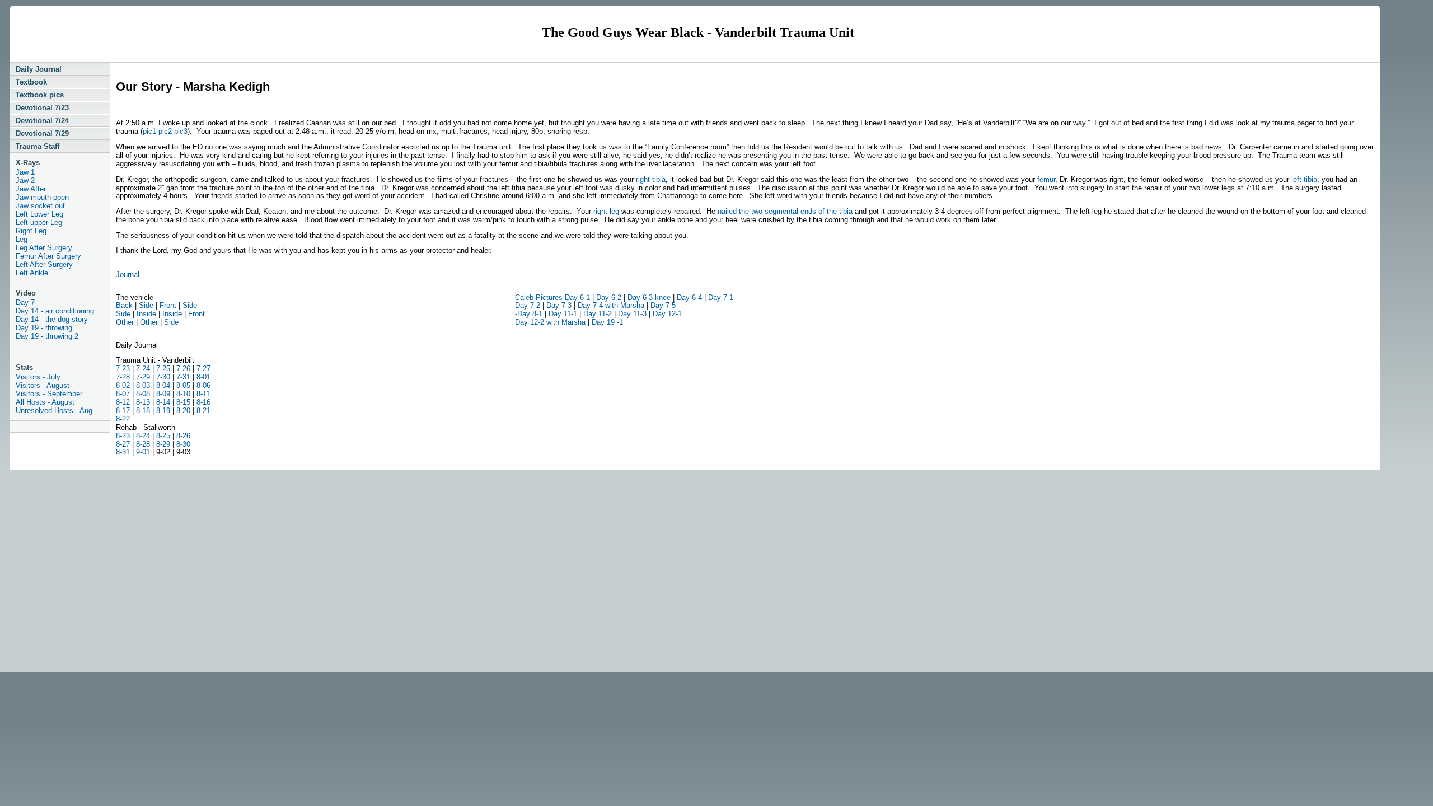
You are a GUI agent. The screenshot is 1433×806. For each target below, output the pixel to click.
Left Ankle (32, 273)
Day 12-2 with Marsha (550, 322)
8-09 (163, 394)
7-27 (203, 368)
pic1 (149, 131)
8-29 (163, 444)
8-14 (163, 402)
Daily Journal (39, 69)
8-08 (143, 394)
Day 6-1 (577, 297)
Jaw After (31, 189)
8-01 (203, 377)
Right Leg (31, 231)
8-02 (123, 385)
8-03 (142, 385)
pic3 (181, 131)
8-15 (183, 402)
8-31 (123, 452)
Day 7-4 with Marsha (611, 305)
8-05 (183, 385)
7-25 (163, 368)
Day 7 (25, 302)
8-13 (143, 402)
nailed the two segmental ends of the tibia (785, 211)
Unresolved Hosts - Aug (54, 410)
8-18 (142, 410)
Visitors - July (38, 377)
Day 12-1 (667, 314)
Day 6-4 (689, 297)
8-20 (182, 410)
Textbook (31, 82)
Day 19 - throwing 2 (47, 336)
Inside (146, 314)
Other (125, 322)
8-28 (143, 444)
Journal (127, 274)
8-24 (143, 436)
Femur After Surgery (48, 256)
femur (1046, 179)
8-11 (203, 394)
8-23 (123, 436)
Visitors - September (49, 394)
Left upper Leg (39, 222)
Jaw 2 (25, 180)
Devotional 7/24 (42, 120)
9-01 (143, 452)
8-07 (123, 394)
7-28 (123, 377)
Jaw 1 (25, 172)
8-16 (203, 402)
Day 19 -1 (607, 322)
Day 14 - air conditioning (55, 311)
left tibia (1303, 179)
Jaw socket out (40, 206)
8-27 (123, 444)
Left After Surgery (44, 264)
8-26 (183, 436)
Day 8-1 (529, 314)
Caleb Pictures (540, 297)
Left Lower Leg (39, 214)
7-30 (164, 377)
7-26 (183, 368)
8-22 (123, 419)
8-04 (163, 385)
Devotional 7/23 (42, 108)
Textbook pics (40, 95)
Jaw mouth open (42, 197)
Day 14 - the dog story (52, 319)
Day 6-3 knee (649, 297)
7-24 (143, 368)
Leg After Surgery (44, 247)
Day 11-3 (631, 314)
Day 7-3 (558, 305)
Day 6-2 (608, 297)
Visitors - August (42, 385)
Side (146, 305)
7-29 (143, 377)
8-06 (203, 385)
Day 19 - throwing (44, 328)
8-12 (123, 402)
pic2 (165, 131)
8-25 (163, 436)
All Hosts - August (45, 402)
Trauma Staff (37, 146)
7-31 (183, 377)
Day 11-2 (597, 314)
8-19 (163, 410)
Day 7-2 (527, 305)
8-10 (183, 394)
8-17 (123, 410)
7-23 (123, 368)
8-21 (203, 410)
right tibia (651, 179)
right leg (606, 211)
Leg (21, 239)
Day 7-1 (720, 297)
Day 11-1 (561, 314)
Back (124, 305)
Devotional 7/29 (42, 133)
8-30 (183, 444)
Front (168, 305)
